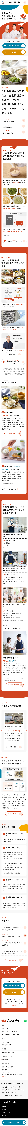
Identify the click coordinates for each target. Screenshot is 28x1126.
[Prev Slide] (3, 730)
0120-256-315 (15, 1002)
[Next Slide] (25, 730)
